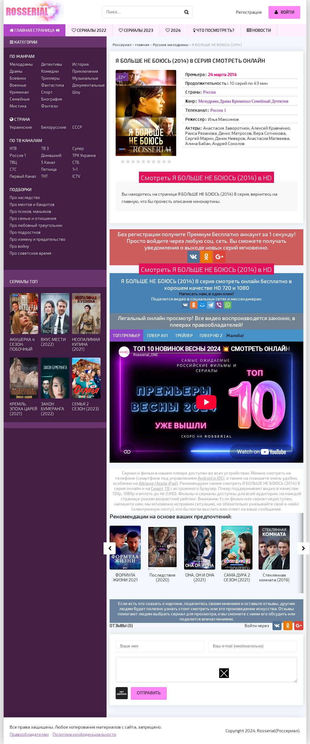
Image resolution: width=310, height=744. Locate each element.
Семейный (261, 101)
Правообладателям (29, 734)
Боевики (18, 78)
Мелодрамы (21, 64)
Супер (78, 148)
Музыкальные (85, 78)
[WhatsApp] (227, 305)
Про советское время (30, 253)
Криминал (241, 101)
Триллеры (50, 78)
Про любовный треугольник (36, 225)
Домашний (51, 155)
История (80, 64)
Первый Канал (23, 176)
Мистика (18, 106)
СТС (13, 169)
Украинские (21, 127)
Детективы (51, 64)
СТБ (75, 162)
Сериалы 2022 (91, 30)
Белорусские (53, 127)
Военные (18, 85)
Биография (51, 99)
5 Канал (48, 162)
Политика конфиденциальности (84, 734)
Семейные (20, 99)
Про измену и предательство (37, 239)
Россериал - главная (131, 44)
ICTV (76, 176)
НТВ (13, 148)
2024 (175, 30)
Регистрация (249, 12)
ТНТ (44, 176)
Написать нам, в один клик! (206, 293)
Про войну (19, 246)
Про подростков (25, 232)
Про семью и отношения (33, 218)
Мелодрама (208, 101)
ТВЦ (13, 162)
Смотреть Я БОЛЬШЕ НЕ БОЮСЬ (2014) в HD (206, 177)
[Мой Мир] (202, 305)
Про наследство (25, 197)
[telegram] (210, 305)
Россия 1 (218, 110)
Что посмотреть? (215, 30)
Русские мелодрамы (170, 44)
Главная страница (34, 30)
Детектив (280, 101)
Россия (209, 92)
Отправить (149, 693)
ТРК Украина (84, 155)
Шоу (76, 92)
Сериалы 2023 (138, 30)
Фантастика (52, 85)
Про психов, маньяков (30, 211)
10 (169, 161)
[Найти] (186, 12)
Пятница (49, 169)
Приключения (85, 71)
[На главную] (34, 12)
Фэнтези (49, 106)
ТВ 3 (45, 148)
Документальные (86, 85)
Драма (225, 101)
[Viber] (219, 305)
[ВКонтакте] (185, 305)
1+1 (75, 169)
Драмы (16, 71)
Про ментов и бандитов (32, 204)
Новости (261, 30)
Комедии (50, 71)
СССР (77, 127)
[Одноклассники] (193, 305)
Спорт (47, 92)
